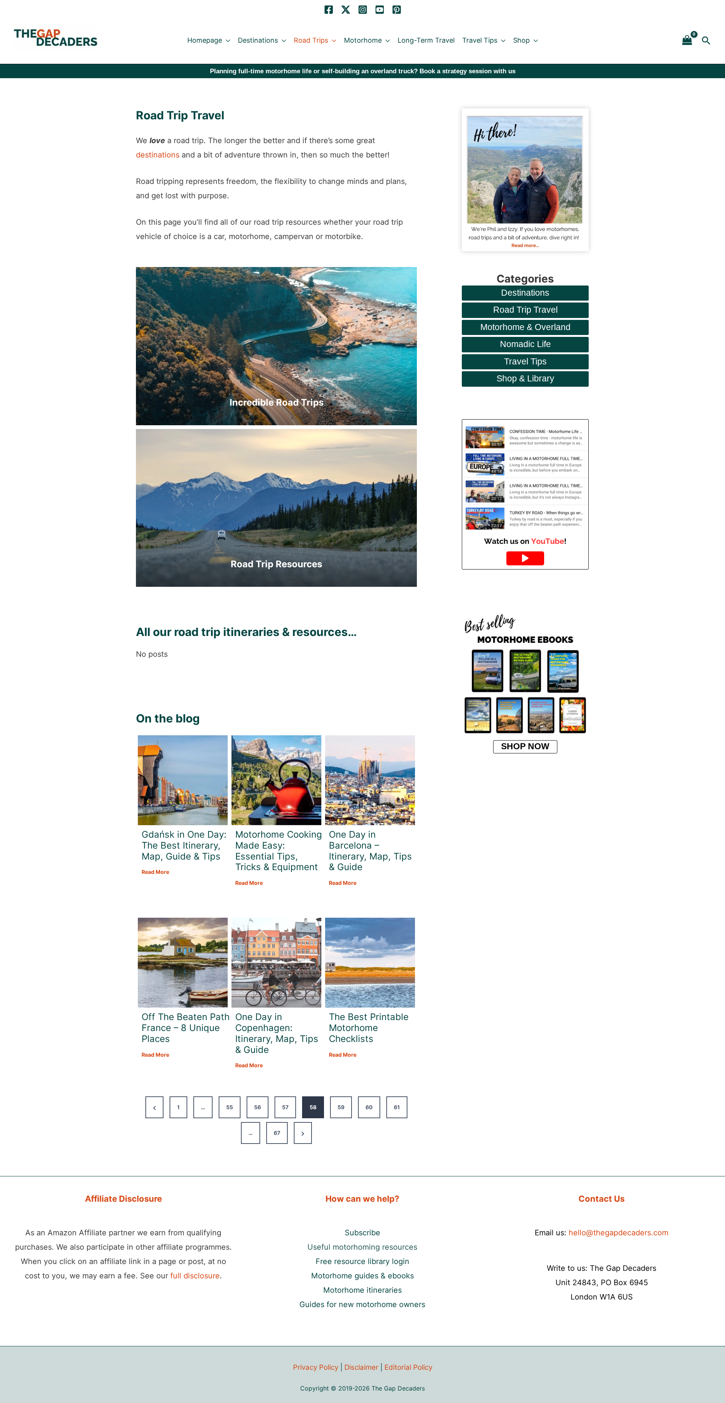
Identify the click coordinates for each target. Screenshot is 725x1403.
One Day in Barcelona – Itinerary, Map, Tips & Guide (370, 850)
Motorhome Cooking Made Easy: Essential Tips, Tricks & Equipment (278, 850)
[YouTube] (379, 9)
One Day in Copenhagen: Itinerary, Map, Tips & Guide (276, 1033)
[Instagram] (362, 9)
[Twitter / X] (345, 9)
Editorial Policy (408, 1367)
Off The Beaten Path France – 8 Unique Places (186, 1028)
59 (341, 1107)
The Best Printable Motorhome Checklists (369, 1028)
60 (369, 1107)
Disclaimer (361, 1367)
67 (277, 1133)
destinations (157, 154)
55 (229, 1107)
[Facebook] (328, 9)
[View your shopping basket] (687, 40)
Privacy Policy (315, 1367)
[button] (226, 40)
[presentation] (183, 780)
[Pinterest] (396, 9)
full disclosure (195, 1275)
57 (285, 1107)
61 (397, 1107)
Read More (155, 872)
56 (257, 1107)
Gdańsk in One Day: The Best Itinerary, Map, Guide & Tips (184, 845)
